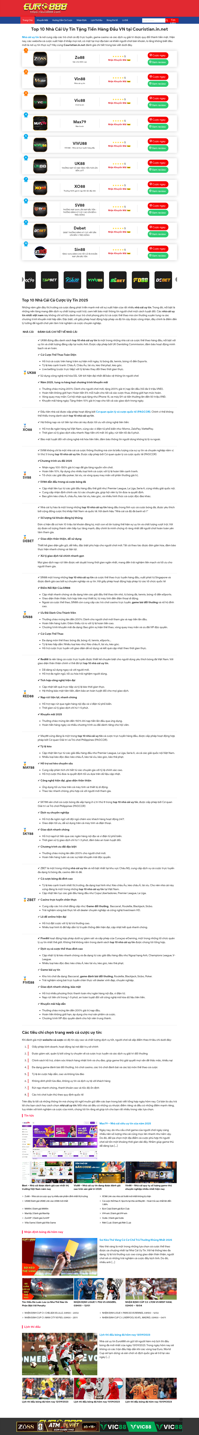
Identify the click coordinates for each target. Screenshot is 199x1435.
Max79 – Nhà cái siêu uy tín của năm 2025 (125, 1123)
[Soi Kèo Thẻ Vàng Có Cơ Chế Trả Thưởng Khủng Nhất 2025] (59, 1257)
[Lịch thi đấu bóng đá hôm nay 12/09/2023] (47, 1398)
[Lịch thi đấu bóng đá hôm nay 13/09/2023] (59, 1354)
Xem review (159, 62)
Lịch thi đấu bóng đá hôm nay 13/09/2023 (125, 1334)
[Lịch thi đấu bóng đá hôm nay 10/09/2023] (151, 1398)
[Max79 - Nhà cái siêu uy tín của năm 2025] (40, 123)
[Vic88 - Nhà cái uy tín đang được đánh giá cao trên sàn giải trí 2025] (40, 102)
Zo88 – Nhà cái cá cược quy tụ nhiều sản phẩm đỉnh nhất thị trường (56, 1196)
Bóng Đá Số (112, 20)
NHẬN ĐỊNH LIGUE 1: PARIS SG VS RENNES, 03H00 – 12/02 (130, 1313)
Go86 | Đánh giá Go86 (113, 1218)
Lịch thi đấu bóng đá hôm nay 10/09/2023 (148, 1401)
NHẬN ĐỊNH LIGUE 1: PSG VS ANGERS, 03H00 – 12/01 (95, 1304)
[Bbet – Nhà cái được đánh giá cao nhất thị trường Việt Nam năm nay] (47, 1182)
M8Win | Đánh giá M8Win (36, 1208)
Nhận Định (82, 20)
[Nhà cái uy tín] (45, 13)
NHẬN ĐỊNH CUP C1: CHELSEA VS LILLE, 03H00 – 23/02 (52, 1313)
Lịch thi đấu (32, 1327)
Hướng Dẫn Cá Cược (62, 20)
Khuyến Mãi (42, 20)
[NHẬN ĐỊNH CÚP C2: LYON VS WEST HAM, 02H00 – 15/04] (151, 1299)
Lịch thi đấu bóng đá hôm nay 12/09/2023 (45, 1401)
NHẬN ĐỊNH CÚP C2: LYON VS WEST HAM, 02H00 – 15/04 (148, 1304)
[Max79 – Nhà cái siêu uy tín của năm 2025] (59, 1140)
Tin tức (29, 1115)
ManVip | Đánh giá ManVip (37, 1213)
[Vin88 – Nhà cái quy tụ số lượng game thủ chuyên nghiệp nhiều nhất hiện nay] (151, 1182)
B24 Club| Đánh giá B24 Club (116, 1208)
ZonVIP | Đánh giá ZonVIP (37, 1218)
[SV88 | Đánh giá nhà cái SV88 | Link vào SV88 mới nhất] (40, 209)
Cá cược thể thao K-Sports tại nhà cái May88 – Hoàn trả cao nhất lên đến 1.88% (136, 1203)
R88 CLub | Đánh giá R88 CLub (116, 1222)
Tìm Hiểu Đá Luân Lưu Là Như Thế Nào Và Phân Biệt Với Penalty (45, 1304)
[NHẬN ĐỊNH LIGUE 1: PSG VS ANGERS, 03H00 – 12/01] (99, 1299)
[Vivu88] (40, 145)
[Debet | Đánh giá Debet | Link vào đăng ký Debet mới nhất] (40, 231)
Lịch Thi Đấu (96, 20)
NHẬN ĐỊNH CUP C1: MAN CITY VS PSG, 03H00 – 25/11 (51, 1317)
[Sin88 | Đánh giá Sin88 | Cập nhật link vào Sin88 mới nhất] (40, 252)
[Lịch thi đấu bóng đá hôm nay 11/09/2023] (99, 1398)
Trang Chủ (27, 20)
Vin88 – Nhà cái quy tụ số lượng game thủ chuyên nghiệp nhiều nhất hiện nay (148, 1187)
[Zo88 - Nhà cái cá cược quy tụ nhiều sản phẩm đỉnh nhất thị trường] (40, 59)
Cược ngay (159, 55)
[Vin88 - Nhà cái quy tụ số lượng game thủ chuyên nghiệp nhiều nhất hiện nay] (40, 80)
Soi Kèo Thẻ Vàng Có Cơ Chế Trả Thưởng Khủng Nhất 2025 (136, 1240)
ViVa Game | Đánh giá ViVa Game (40, 1222)
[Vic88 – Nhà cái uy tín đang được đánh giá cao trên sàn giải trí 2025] (99, 1182)
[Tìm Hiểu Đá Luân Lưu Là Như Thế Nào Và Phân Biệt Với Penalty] (47, 1299)
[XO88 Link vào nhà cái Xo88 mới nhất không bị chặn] (40, 188)
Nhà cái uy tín (30, 37)
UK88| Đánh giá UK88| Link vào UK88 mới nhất (46, 1201)
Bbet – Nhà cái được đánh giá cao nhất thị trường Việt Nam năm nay (45, 1187)
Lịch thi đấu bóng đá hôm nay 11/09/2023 (97, 1401)
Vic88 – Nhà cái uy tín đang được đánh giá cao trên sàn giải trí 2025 (97, 1187)
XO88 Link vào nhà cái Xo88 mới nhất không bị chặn (126, 1196)
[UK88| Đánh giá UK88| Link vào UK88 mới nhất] (40, 166)
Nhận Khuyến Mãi (117, 60)
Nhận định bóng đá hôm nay (43, 1232)
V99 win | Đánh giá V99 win (114, 1213)
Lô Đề (125, 20)
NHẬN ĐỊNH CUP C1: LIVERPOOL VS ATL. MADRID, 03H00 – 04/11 (134, 1317)
